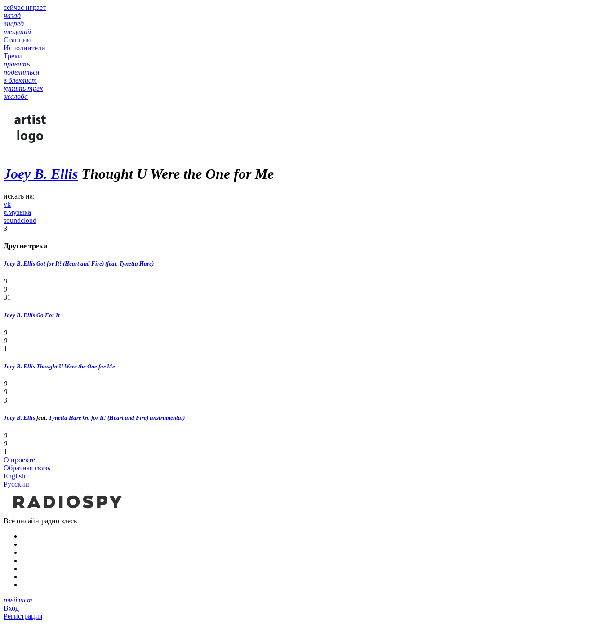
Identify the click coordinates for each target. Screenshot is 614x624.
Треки (13, 56)
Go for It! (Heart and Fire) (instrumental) (134, 417)
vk (7, 204)
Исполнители (24, 48)
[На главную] (66, 513)
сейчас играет (25, 7)
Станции (17, 40)
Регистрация (23, 616)
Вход (11, 608)
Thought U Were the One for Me (75, 366)
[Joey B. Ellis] (31, 152)
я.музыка (17, 212)
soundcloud (20, 220)
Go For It (48, 315)
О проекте (19, 460)
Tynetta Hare (65, 417)
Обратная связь (27, 468)
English (14, 476)
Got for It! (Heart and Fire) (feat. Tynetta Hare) (95, 263)
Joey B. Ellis (41, 174)
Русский (16, 484)
